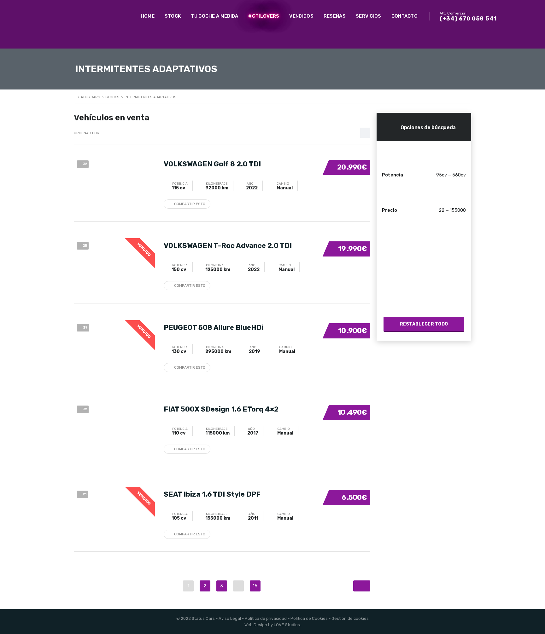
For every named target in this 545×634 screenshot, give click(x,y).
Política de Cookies (309, 618)
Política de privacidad (266, 618)
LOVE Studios (287, 624)
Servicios (368, 16)
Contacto (404, 16)
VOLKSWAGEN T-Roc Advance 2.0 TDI (228, 245)
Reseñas (335, 16)
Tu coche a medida (214, 16)
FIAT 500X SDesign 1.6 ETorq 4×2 (221, 409)
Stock (173, 16)
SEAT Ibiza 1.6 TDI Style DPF (212, 494)
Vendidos (301, 16)
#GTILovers (263, 16)
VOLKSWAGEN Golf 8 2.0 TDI (212, 164)
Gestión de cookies (350, 618)
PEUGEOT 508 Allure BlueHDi (213, 327)
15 (255, 586)
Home (148, 16)
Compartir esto (189, 204)
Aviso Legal (230, 618)
